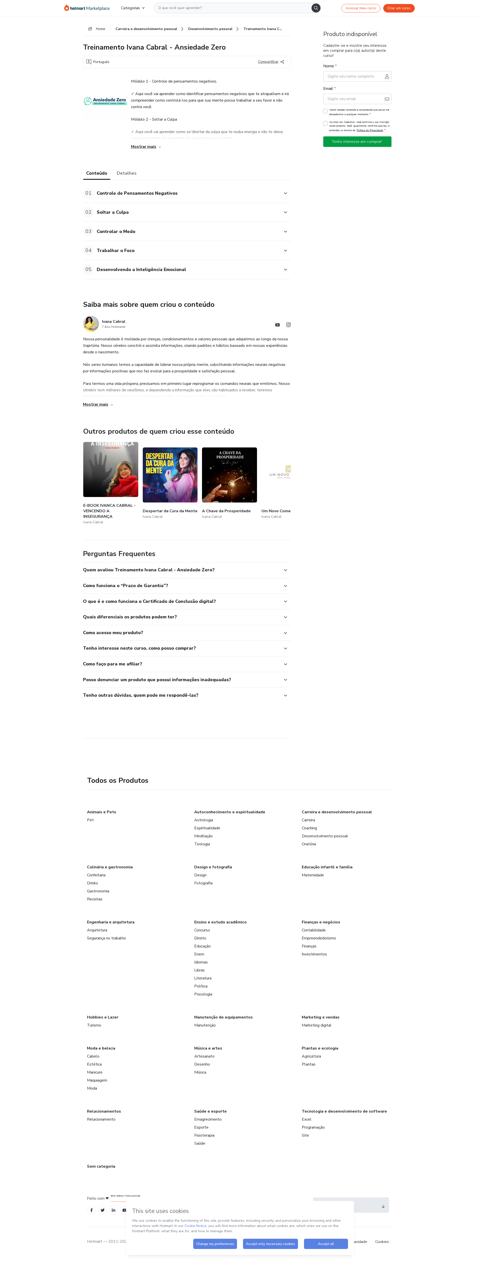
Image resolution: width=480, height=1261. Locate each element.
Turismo (94, 1025)
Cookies (382, 1241)
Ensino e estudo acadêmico (220, 922)
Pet (90, 820)
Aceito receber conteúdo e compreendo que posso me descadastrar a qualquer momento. (359, 112)
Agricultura (311, 1056)
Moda (92, 1088)
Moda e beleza (101, 1048)
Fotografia (203, 883)
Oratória (309, 844)
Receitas (94, 899)
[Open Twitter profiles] (102, 1210)
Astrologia (203, 820)
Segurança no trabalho (106, 938)
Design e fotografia (213, 867)
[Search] (316, 8)
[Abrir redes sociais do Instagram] (288, 325)
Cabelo (93, 1056)
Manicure (94, 1072)
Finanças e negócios (321, 922)
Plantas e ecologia (320, 1048)
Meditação (203, 836)
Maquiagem (97, 1080)
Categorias (130, 8)
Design (200, 875)
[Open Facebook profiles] (91, 1210)
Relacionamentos (104, 1111)
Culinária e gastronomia (110, 867)
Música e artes (208, 1048)
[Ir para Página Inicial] (88, 8)
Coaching (309, 828)
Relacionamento (101, 1119)
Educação (202, 946)
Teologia (202, 844)
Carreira (308, 820)
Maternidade (313, 875)
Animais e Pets (101, 812)
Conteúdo (96, 173)
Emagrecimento (208, 1119)
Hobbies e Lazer (102, 1017)
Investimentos (314, 954)
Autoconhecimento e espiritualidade (229, 812)
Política (201, 986)
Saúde (199, 1143)
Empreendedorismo (319, 938)
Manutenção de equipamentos (223, 1017)
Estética (94, 1064)
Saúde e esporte (210, 1111)
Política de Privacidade (370, 130)
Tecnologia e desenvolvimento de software (344, 1111)
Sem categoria (101, 1166)
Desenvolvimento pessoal (325, 836)
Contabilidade (314, 930)
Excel (307, 1119)
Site (305, 1135)
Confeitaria (96, 875)
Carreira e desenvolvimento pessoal (337, 812)
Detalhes (126, 173)
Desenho (202, 1064)
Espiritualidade (207, 828)
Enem (199, 954)
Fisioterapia (204, 1135)
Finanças (309, 946)
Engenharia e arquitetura (110, 922)
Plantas (309, 1064)
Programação (313, 1127)
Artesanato (204, 1056)
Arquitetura (97, 930)
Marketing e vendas (321, 1017)
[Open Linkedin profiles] (113, 1210)
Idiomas (201, 962)
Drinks (92, 883)
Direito (200, 938)
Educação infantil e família (327, 867)
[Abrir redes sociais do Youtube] (277, 325)
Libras (199, 970)
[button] (181, 193)
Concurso (202, 930)
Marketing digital (317, 1025)
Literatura (203, 978)
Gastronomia (98, 891)
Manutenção (205, 1025)
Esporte (201, 1127)
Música (200, 1072)
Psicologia (203, 994)
